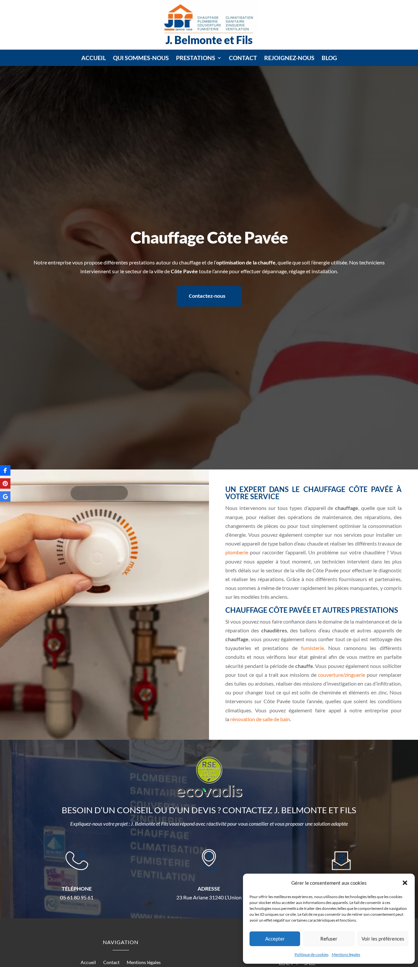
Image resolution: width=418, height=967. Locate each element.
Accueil (93, 58)
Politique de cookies (312, 954)
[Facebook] (5, 470)
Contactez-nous (207, 296)
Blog (329, 58)
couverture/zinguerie (341, 675)
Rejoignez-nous (289, 58)
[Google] (5, 496)
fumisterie (312, 648)
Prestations (195, 58)
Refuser (328, 939)
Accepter (275, 939)
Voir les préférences (383, 939)
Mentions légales (346, 954)
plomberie (236, 552)
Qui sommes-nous (141, 58)
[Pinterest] (5, 483)
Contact (243, 58)
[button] (405, 883)
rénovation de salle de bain (260, 719)
